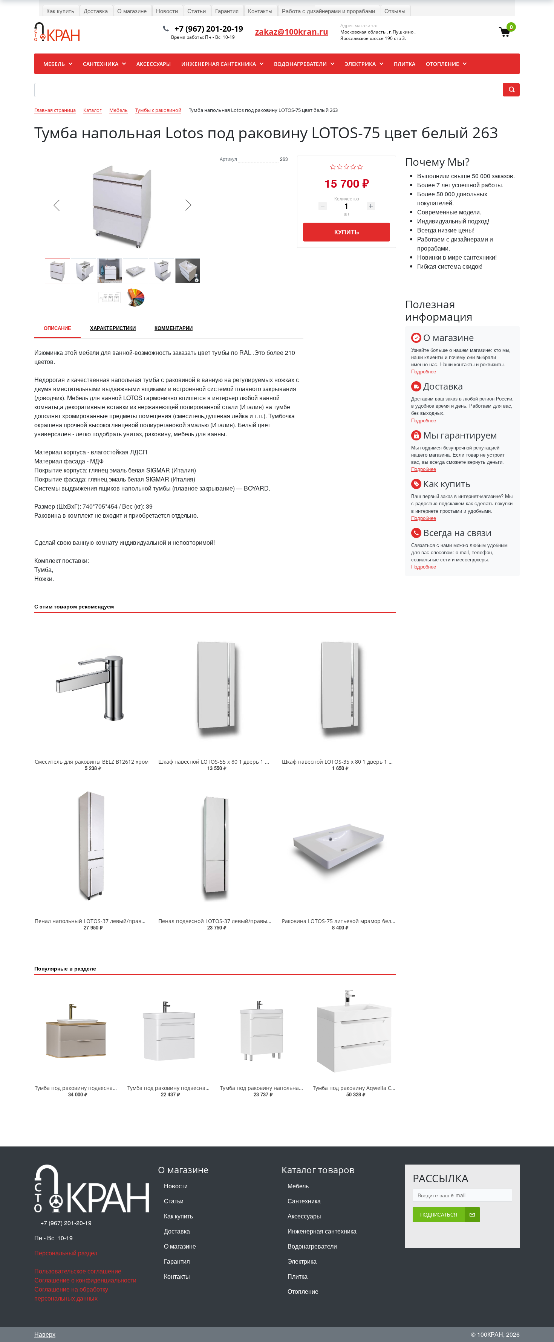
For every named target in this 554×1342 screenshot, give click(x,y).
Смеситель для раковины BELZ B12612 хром (91, 761)
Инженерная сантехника (322, 1231)
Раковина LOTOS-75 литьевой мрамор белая (339, 921)
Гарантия (177, 1261)
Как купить (178, 1216)
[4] (353, 166)
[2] (340, 166)
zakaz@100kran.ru (291, 31)
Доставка (177, 1231)
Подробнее (423, 371)
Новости (176, 1186)
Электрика (302, 1261)
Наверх (44, 1334)
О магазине (180, 1246)
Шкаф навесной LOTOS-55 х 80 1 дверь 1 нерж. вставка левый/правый (250, 761)
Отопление (303, 1291)
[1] (333, 166)
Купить (346, 232)
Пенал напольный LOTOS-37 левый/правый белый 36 (104, 921)
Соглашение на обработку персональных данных (71, 1293)
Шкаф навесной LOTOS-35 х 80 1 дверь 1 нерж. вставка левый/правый (373, 761)
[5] (360, 166)
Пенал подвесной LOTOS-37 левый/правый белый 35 (227, 921)
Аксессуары (304, 1216)
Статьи (174, 1201)
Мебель (298, 1186)
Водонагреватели (312, 1246)
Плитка (298, 1276)
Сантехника (304, 1201)
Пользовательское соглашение (77, 1271)
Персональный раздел (65, 1253)
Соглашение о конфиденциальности (85, 1280)
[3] (346, 166)
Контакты (177, 1276)
